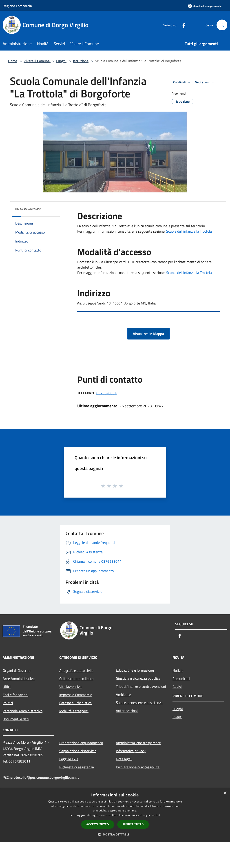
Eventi (177, 717)
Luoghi (61, 61)
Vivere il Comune (37, 61)
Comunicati (181, 678)
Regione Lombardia (17, 6)
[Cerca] (222, 25)
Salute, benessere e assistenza (139, 702)
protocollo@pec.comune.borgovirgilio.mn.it (44, 777)
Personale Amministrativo (22, 711)
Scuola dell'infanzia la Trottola (189, 231)
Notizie (177, 670)
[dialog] (115, 815)
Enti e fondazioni (15, 694)
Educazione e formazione (135, 670)
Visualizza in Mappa (148, 333)
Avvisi (177, 686)
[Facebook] (181, 25)
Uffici (7, 686)
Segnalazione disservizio (77, 751)
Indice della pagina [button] (28, 209)
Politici (8, 702)
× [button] (225, 793)
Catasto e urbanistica (75, 702)
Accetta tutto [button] (97, 824)
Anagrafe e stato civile (76, 670)
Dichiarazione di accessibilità (137, 767)
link (158, 815)
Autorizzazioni (127, 710)
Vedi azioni (202, 82)
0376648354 (106, 393)
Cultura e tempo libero (76, 678)
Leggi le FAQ (68, 759)
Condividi (179, 82)
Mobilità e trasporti (73, 711)
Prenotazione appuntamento (81, 742)
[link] (189, 231)
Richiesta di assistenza (76, 767)
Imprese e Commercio (75, 694)
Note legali (124, 759)
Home (12, 61)
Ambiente (123, 694)
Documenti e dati (16, 719)
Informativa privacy (131, 751)
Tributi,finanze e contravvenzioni (141, 686)
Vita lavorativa (70, 686)
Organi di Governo (16, 670)
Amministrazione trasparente (138, 742)
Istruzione (80, 61)
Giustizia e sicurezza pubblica (138, 678)
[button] (115, 834)
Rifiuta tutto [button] (133, 824)
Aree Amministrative (19, 678)
